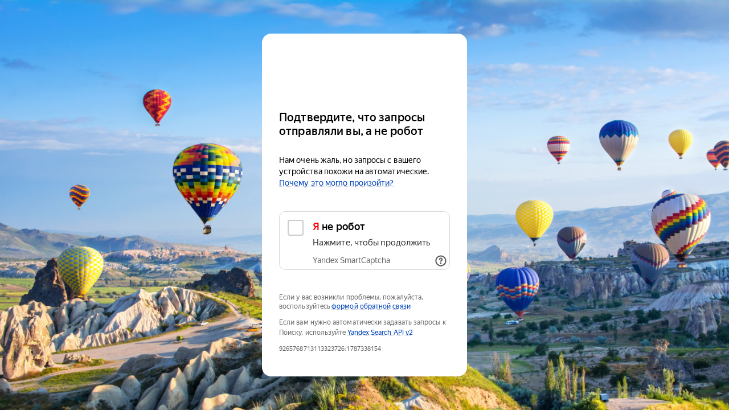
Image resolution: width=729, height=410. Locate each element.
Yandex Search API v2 (380, 333)
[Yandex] (364, 66)
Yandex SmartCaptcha (351, 260)
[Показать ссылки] (441, 261)
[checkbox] (364, 240)
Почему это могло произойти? (336, 182)
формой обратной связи (371, 306)
